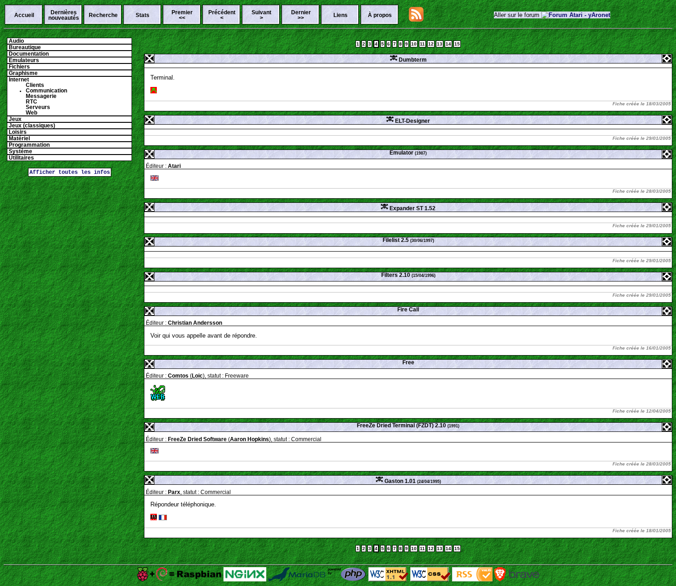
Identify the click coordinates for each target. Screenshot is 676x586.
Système (19, 151)
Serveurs (38, 107)
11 (422, 43)
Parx (174, 492)
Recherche (103, 15)
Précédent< (221, 15)
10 (414, 43)
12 (431, 43)
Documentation (28, 54)
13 (439, 43)
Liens (340, 15)
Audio (15, 41)
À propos (380, 15)
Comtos (178, 376)
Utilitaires (20, 158)
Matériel (18, 138)
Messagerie (41, 96)
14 (448, 43)
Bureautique (24, 47)
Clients (35, 85)
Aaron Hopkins (249, 439)
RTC (31, 101)
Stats (142, 15)
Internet (18, 79)
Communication (46, 90)
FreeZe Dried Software (197, 439)
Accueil (24, 15)
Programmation (28, 145)
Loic (197, 376)
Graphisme (22, 73)
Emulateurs (23, 60)
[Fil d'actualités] (416, 19)
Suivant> (261, 15)
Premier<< (182, 15)
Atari (174, 166)
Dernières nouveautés (63, 15)
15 (457, 43)
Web (31, 112)
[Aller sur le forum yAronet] (575, 14)
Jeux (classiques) (31, 125)
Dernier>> (301, 15)
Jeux (14, 119)
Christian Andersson (195, 323)
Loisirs (17, 132)
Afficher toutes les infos (69, 172)
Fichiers (18, 66)
